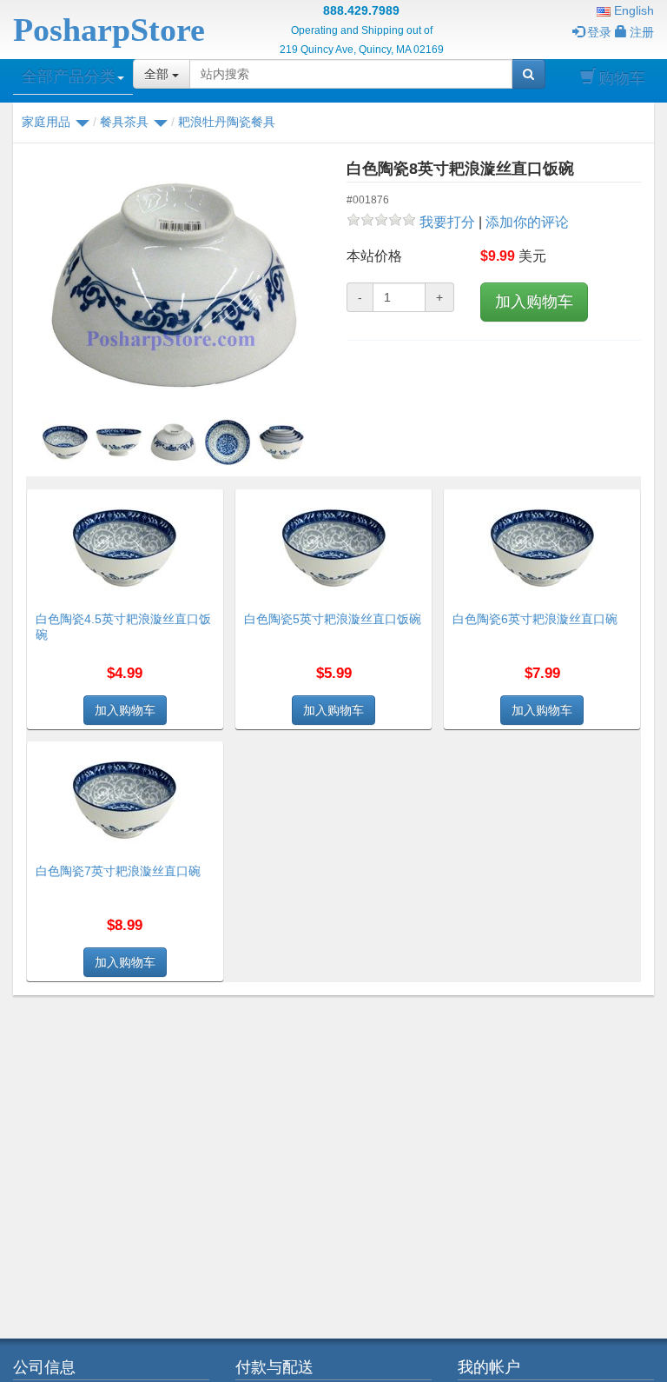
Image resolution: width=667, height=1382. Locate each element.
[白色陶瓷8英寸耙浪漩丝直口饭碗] (173, 286)
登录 (599, 32)
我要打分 (447, 222)
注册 (642, 32)
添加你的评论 (527, 222)
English (632, 10)
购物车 (621, 78)
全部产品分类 (69, 76)
